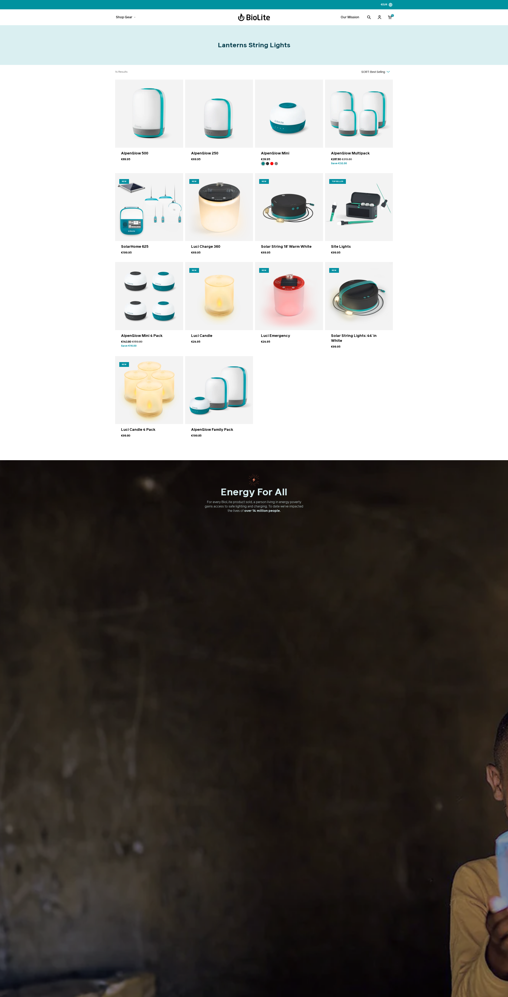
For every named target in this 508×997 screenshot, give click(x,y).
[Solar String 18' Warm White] (289, 216)
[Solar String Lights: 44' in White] (359, 308)
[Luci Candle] (219, 308)
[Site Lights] (359, 216)
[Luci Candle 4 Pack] (149, 399)
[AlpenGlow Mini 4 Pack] (149, 308)
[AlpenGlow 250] (219, 125)
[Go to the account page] (379, 17)
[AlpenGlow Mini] (289, 125)
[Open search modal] (369, 17)
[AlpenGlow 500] (149, 125)
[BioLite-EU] (254, 17)
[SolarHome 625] (149, 216)
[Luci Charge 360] (219, 216)
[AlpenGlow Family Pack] (219, 399)
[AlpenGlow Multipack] (359, 125)
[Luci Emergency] (289, 308)
